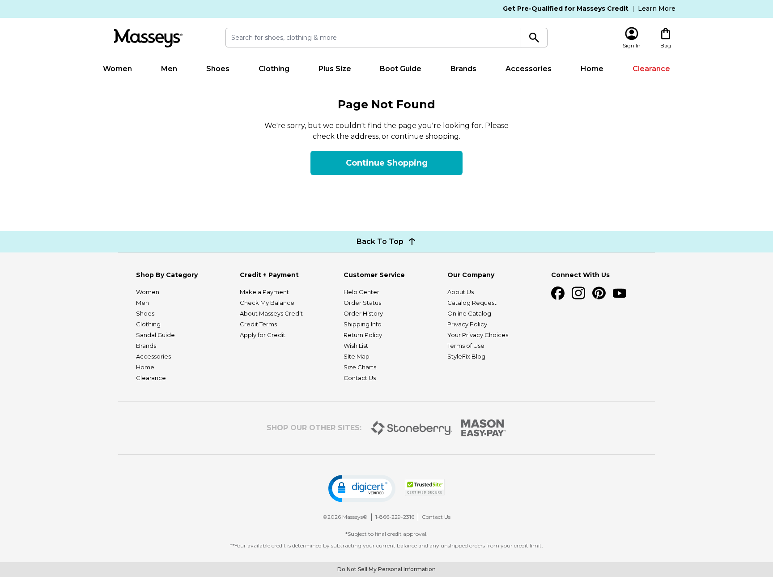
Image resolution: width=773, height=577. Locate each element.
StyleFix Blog (466, 356)
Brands (463, 68)
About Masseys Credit (271, 313)
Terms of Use (465, 345)
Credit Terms (258, 324)
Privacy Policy (467, 324)
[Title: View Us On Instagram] (578, 293)
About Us (460, 291)
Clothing (274, 68)
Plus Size (335, 68)
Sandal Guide (155, 334)
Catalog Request (472, 302)
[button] (361, 488)
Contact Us (360, 377)
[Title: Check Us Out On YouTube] (619, 293)
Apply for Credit (262, 334)
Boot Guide (400, 68)
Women (117, 68)
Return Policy (363, 334)
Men (169, 68)
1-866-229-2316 (394, 516)
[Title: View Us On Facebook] (558, 293)
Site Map (357, 356)
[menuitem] (118, 69)
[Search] (534, 37)
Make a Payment (264, 291)
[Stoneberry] (411, 428)
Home (592, 68)
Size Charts (360, 367)
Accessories (528, 68)
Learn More (656, 8)
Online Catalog (469, 313)
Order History (363, 313)
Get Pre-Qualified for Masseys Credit (566, 8)
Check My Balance (267, 302)
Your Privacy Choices (477, 334)
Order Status (362, 302)
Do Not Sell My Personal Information (386, 569)
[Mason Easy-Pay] (483, 427)
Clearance (651, 68)
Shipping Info (363, 324)
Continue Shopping (387, 163)
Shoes (217, 68)
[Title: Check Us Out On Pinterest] (599, 293)
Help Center (361, 291)
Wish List (356, 345)
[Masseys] (148, 38)
